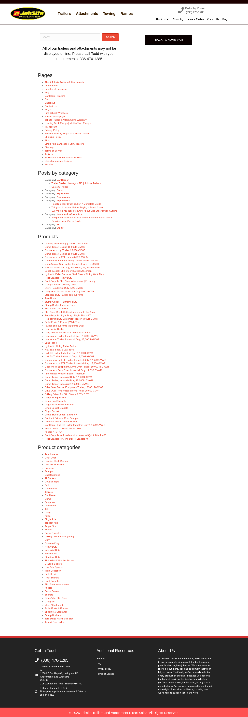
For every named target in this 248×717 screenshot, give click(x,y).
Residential (51, 553)
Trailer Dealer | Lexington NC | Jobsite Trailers (76, 183)
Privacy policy (104, 668)
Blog (47, 92)
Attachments (51, 85)
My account (51, 126)
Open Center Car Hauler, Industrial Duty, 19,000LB (72, 264)
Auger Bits (50, 526)
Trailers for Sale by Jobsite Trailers (63, 157)
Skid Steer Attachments (57, 584)
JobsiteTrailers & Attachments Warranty (66, 119)
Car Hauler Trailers (55, 95)
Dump (60, 190)
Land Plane (51, 342)
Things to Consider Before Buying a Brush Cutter (77, 207)
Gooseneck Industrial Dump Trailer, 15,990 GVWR (71, 260)
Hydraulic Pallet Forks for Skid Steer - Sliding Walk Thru (74, 274)
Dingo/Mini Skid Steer (56, 598)
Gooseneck (63, 197)
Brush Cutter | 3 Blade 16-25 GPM (63, 428)
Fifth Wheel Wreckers (56, 113)
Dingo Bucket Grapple (56, 408)
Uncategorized (52, 475)
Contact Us (51, 106)
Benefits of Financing (56, 89)
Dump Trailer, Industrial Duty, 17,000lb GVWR (69, 377)
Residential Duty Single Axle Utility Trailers (67, 133)
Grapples (49, 601)
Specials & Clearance (56, 611)
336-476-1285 (91, 59)
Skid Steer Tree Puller (56, 308)
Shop (47, 140)
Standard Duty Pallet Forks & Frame (64, 294)
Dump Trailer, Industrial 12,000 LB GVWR (67, 384)
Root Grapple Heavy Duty (58, 277)
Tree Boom (51, 298)
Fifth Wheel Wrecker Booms (60, 560)
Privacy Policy (52, 130)
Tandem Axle (51, 522)
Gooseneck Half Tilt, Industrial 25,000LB (66, 257)
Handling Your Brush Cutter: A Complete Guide (76, 203)
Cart (47, 99)
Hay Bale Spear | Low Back (59, 349)
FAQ (99, 663)
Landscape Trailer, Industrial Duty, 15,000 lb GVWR (72, 339)
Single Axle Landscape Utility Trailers (64, 143)
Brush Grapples (53, 533)
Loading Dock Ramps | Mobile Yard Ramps (68, 123)
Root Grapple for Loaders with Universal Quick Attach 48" (75, 435)
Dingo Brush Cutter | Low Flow (61, 414)
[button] (191, 10)
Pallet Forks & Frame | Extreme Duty (64, 325)
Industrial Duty (52, 550)
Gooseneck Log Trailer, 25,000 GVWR (65, 250)
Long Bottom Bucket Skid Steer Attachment (68, 332)
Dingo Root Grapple (55, 401)
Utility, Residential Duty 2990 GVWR (64, 288)
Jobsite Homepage (55, 116)
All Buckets (50, 478)
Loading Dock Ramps (56, 461)
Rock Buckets (52, 577)
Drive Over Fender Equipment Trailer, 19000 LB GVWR (74, 387)
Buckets (49, 594)
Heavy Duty (51, 546)
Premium (49, 468)
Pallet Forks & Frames (56, 608)
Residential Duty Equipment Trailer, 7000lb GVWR (71, 318)
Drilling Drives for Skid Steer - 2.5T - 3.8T (67, 394)
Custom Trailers (59, 186)
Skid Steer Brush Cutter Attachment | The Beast (70, 312)
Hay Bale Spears (54, 567)
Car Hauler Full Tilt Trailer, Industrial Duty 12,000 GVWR (75, 425)
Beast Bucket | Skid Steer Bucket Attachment (68, 270)
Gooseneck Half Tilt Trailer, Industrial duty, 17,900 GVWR (75, 360)
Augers (48, 587)
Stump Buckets (53, 615)
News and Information (69, 214)
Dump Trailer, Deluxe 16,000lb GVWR (65, 247)
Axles (47, 516)
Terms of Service (54, 150)
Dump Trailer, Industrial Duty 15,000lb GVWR (69, 380)
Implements (63, 200)
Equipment (63, 193)
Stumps (49, 471)
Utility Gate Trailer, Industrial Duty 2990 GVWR (69, 291)
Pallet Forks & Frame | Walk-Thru (62, 322)
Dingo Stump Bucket (55, 397)
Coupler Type (52, 481)
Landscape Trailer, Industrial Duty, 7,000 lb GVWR (71, 336)
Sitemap (49, 147)
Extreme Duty (52, 543)
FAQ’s (48, 109)
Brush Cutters (52, 591)
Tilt (58, 224)
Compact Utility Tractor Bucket (61, 421)
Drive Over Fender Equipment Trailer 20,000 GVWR (72, 390)
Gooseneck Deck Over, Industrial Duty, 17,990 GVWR (73, 370)
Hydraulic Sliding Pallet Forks (60, 346)
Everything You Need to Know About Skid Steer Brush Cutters (84, 210)
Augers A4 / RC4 (53, 431)
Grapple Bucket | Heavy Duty (60, 284)
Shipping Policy (53, 137)
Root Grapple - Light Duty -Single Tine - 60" (68, 315)
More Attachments (54, 605)
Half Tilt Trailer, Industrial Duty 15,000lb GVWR (69, 356)
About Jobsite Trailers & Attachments (64, 82)
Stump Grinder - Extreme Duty (61, 301)
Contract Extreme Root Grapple (61, 418)
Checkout (50, 102)
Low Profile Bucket (54, 329)
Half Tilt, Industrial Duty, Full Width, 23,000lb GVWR (72, 267)
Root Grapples (52, 581)
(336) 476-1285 (54, 660)
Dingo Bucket (52, 411)
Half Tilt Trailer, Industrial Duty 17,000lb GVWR (69, 353)
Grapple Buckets (53, 563)
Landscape (51, 505)
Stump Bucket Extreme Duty (60, 305)
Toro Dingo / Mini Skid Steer (59, 618)
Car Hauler (63, 180)
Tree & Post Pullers (55, 622)
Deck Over (50, 457)
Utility (60, 227)
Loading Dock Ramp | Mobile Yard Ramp (66, 243)
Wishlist (49, 164)
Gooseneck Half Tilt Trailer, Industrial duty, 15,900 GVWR (75, 363)
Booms (48, 529)
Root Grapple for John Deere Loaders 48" (67, 438)
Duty (47, 539)
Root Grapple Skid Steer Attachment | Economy (70, 281)
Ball (47, 485)
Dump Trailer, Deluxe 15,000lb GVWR (65, 253)
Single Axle (50, 519)
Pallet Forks (51, 574)
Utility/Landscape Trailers (58, 161)
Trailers (49, 154)
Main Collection (53, 570)
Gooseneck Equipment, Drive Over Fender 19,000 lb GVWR (77, 366)
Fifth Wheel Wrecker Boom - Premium (65, 373)
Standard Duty (52, 557)
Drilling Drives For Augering (59, 536)
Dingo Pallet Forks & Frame (59, 404)
